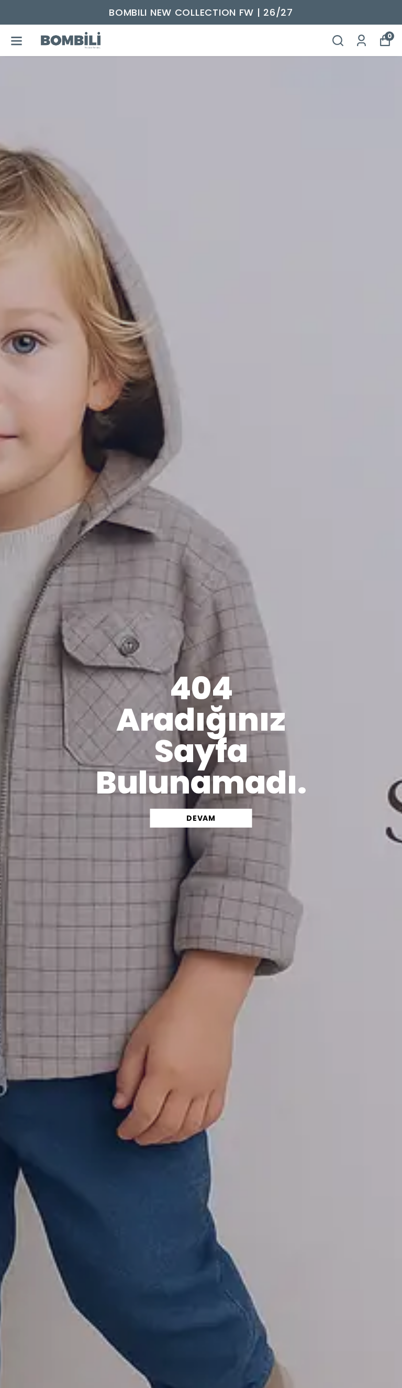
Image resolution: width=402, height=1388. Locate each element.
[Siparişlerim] (361, 40)
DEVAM (201, 818)
